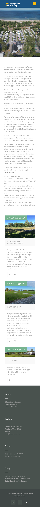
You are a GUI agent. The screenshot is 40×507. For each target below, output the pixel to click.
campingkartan (9, 172)
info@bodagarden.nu (12, 434)
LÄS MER (20, 227)
